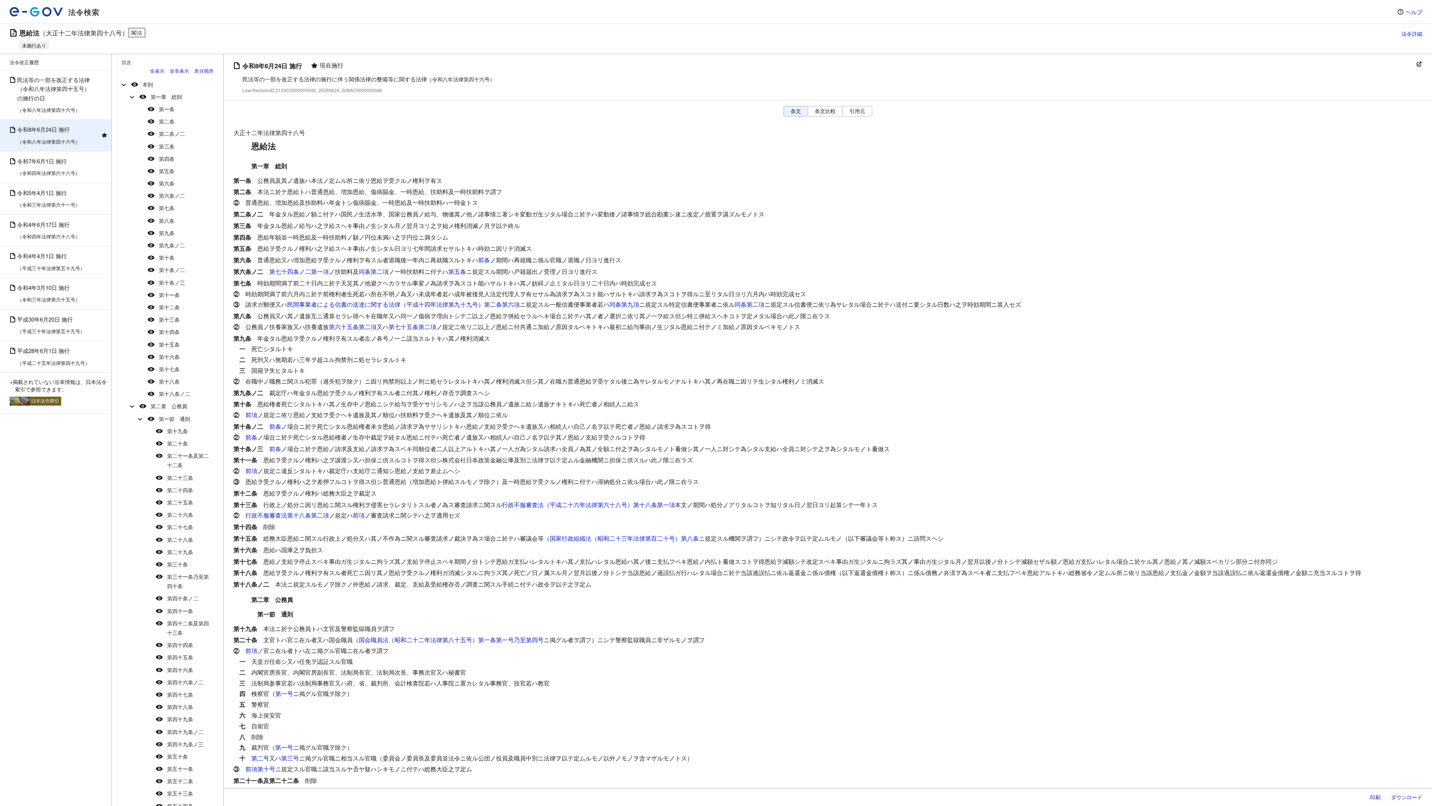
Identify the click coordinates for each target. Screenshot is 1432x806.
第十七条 (169, 369)
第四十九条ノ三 (185, 744)
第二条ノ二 (172, 133)
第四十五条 (180, 657)
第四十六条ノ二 (185, 682)
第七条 (167, 208)
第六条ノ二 (172, 195)
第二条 (167, 121)
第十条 (167, 257)
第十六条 (169, 356)
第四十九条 (180, 719)
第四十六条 (180, 670)
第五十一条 (180, 768)
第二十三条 (180, 477)
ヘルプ (1414, 12)
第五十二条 (180, 781)
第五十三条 (180, 793)
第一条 (167, 109)
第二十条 (177, 443)
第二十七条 (180, 527)
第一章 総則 (166, 96)
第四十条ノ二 (182, 598)
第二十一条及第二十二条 (188, 460)
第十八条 (169, 381)
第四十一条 (180, 611)
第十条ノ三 (172, 282)
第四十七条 (180, 694)
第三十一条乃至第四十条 (188, 581)
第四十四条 (180, 645)
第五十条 (177, 756)
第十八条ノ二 (174, 393)
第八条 (167, 220)
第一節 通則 (174, 418)
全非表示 (179, 70)
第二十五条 (180, 502)
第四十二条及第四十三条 (188, 627)
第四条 (167, 158)
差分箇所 (204, 70)
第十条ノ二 (172, 270)
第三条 (167, 146)
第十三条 (169, 319)
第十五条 (169, 344)
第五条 (167, 171)
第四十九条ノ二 (185, 731)
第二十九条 (180, 552)
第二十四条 (180, 490)
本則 (147, 84)
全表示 (157, 70)
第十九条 (177, 431)
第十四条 (169, 331)
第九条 (167, 233)
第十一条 (169, 295)
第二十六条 (180, 514)
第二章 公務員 (169, 406)
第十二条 (169, 307)
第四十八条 (180, 706)
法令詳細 (1411, 33)
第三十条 (177, 564)
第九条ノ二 (172, 245)
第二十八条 (180, 539)
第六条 (167, 183)
